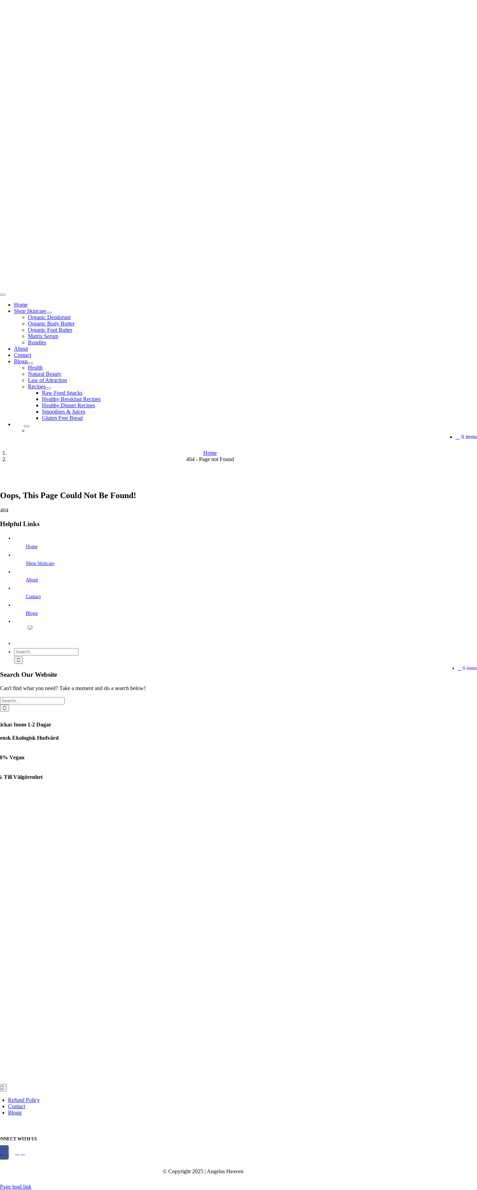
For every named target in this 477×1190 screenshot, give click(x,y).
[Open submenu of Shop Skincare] (49, 313)
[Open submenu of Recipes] (48, 388)
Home (32, 546)
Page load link (15, 1187)
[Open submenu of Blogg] (30, 363)
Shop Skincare (40, 563)
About (32, 579)
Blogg (32, 613)
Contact (33, 596)
